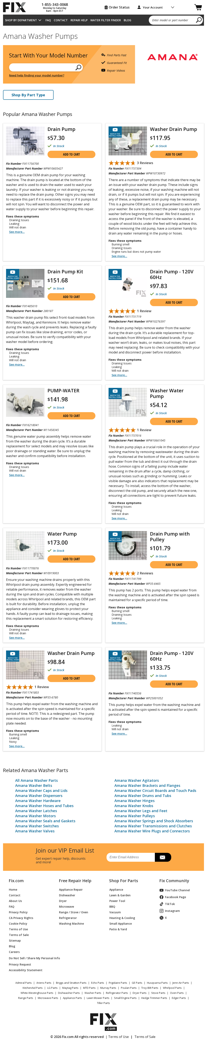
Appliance (116, 889)
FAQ (48, 20)
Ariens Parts (43, 983)
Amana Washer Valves (35, 831)
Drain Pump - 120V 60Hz (171, 274)
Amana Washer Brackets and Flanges (147, 785)
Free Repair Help (75, 880)
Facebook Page (175, 897)
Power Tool (117, 901)
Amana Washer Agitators (136, 780)
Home (13, 889)
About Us (15, 901)
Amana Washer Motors (35, 815)
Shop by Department (21, 20)
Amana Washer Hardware (38, 800)
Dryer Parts (140, 993)
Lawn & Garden (120, 895)
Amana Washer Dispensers (38, 795)
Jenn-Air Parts (180, 983)
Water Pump (62, 533)
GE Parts (137, 983)
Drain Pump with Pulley (170, 536)
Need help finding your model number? (36, 75)
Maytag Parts (70, 988)
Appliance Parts (72, 998)
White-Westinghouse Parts (37, 993)
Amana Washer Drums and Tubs (142, 795)
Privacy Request (20, 964)
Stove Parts (158, 993)
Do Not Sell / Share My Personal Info (29, 958)
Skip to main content (103, 7)
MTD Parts (89, 988)
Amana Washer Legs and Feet (140, 810)
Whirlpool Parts (172, 988)
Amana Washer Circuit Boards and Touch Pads (155, 790)
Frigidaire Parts (118, 983)
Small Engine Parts (125, 998)
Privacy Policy (18, 912)
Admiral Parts (23, 983)
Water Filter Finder (105, 20)
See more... (17, 232)
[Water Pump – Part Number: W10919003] (25, 545)
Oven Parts (177, 993)
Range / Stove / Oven (73, 912)
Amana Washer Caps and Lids (41, 790)
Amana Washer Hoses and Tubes (44, 805)
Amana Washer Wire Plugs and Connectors (152, 831)
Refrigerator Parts (117, 993)
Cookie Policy (18, 923)
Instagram (172, 911)
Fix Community (174, 880)
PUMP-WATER (63, 390)
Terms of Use (18, 929)
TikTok (170, 904)
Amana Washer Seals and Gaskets (45, 820)
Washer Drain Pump (173, 129)
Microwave (66, 906)
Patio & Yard (118, 929)
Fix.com (16, 880)
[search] (199, 20)
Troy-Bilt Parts (149, 988)
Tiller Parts (103, 1003)
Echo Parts (97, 983)
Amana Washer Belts (33, 785)
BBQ (112, 906)
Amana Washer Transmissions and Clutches (153, 825)
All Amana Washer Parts (36, 780)
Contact (61, 20)
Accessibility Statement (25, 970)
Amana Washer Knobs (133, 805)
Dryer (63, 901)
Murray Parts (108, 988)
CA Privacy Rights (21, 918)
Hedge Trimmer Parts (154, 998)
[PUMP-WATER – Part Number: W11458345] (25, 402)
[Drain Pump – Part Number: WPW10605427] (25, 140)
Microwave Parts (48, 998)
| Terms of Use (117, 1037)
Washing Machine (71, 923)
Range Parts (25, 998)
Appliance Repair (71, 889)
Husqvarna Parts (157, 983)
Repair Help (79, 20)
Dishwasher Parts (69, 993)
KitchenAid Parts (33, 988)
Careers (14, 952)
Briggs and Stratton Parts (71, 983)
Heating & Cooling (122, 918)
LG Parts (52, 988)
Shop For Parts (123, 880)
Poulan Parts (129, 988)
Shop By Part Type (28, 94)
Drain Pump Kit (65, 271)
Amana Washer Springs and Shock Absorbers (153, 820)
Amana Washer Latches (36, 810)
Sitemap (15, 940)
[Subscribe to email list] (163, 857)
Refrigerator (68, 918)
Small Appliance (120, 923)
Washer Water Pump (167, 393)
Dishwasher (67, 895)
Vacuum (115, 912)
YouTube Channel (177, 890)
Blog (127, 20)
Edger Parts (179, 998)
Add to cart (71, 154)
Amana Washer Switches (37, 825)
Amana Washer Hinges (134, 800)
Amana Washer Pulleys (134, 815)
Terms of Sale (19, 935)
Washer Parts (92, 993)
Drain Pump (61, 129)
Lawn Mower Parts (98, 998)
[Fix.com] (16, 7)
